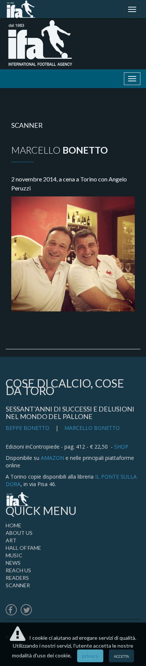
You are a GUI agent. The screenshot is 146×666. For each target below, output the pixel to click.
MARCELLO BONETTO (92, 427)
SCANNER (18, 585)
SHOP (121, 446)
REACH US (18, 570)
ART (11, 540)
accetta (121, 656)
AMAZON (52, 457)
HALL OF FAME (23, 548)
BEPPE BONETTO (27, 427)
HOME (13, 525)
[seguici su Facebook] (11, 611)
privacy (90, 656)
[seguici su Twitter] (26, 611)
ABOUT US (19, 533)
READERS (17, 578)
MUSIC (14, 555)
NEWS (13, 563)
